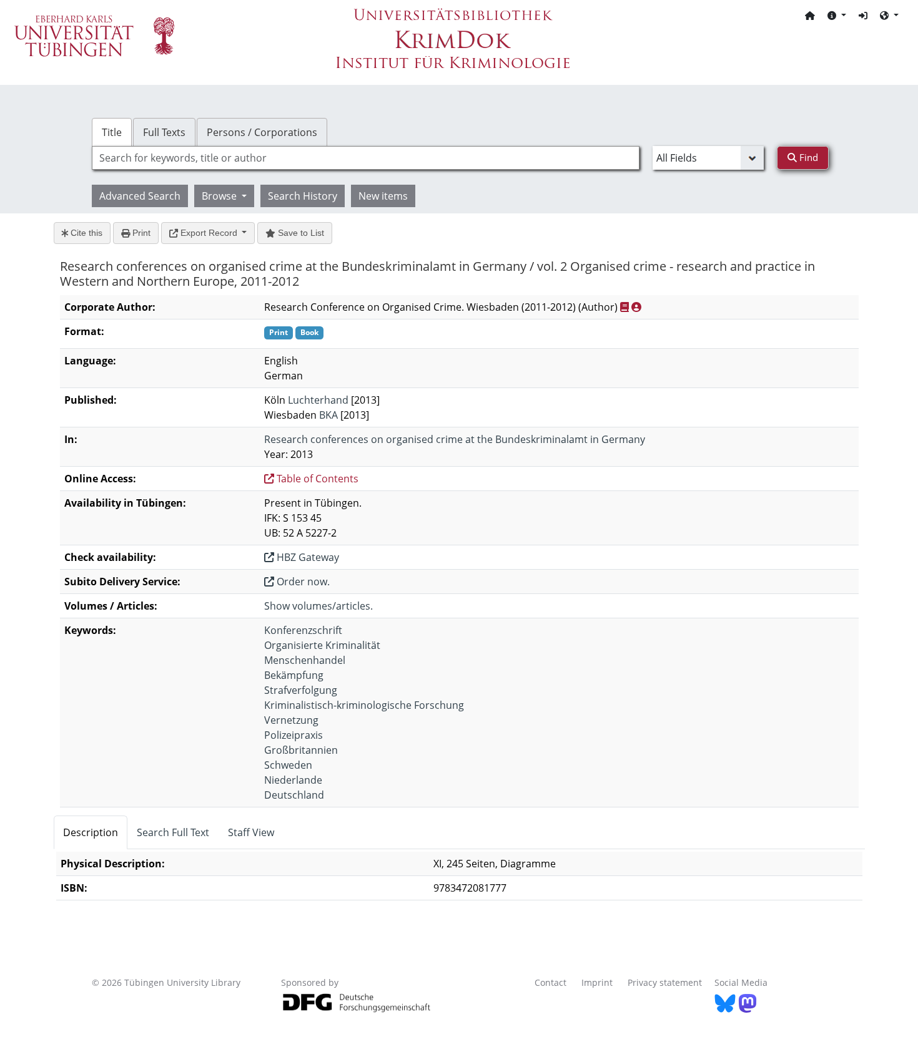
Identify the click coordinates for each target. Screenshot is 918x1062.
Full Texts (164, 132)
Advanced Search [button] (139, 196)
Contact (550, 982)
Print (140, 233)
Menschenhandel (304, 660)
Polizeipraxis (293, 735)
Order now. (302, 581)
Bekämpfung (293, 675)
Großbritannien (301, 750)
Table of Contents (316, 478)
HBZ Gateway (306, 557)
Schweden (288, 765)
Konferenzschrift (303, 630)
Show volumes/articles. (318, 606)
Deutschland (294, 795)
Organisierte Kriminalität (322, 645)
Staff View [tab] (251, 832)
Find (807, 157)
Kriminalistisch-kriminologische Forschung (364, 705)
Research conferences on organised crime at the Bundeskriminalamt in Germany (454, 439)
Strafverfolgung (300, 690)
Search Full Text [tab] (173, 832)
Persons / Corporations (262, 132)
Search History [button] (302, 196)
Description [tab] (90, 832)
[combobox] (365, 158)
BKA (328, 415)
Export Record (209, 233)
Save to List (299, 233)
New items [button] (383, 196)
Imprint (597, 982)
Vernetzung (291, 720)
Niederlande (293, 780)
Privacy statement (665, 982)
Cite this (85, 233)
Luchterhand (318, 400)
